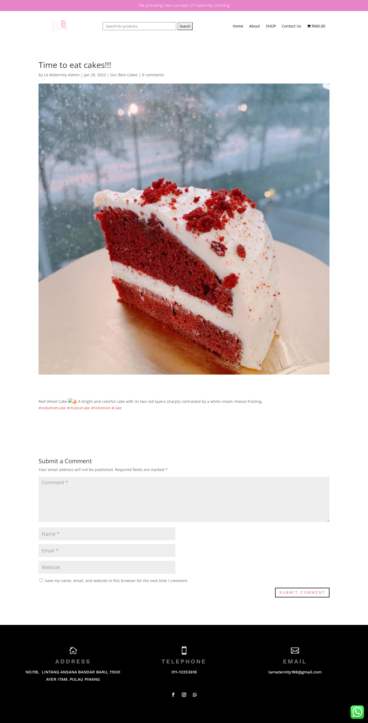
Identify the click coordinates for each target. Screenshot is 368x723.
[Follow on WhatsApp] (194, 694)
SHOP (271, 26)
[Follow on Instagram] (184, 694)
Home (238, 26)
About (254, 26)
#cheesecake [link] (78, 407)
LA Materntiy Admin (62, 74)
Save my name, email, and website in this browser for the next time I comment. (116, 580)
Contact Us (291, 26)
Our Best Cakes (124, 74)
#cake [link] (116, 407)
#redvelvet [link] (100, 407)
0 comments (153, 74)
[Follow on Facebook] (173, 694)
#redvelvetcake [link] (52, 407)
